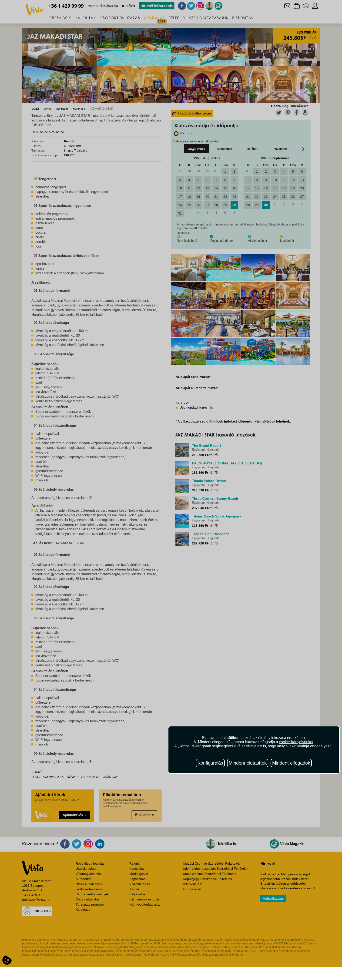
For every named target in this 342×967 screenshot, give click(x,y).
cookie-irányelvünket (296, 742)
